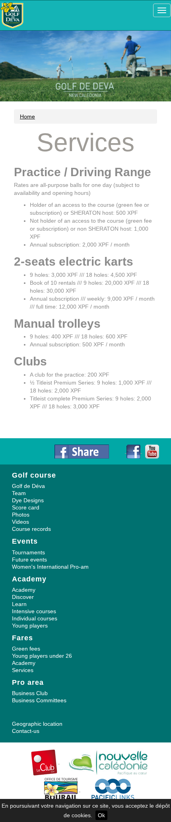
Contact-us (25, 731)
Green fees (26, 648)
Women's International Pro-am (50, 567)
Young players (30, 625)
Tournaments (28, 552)
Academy (23, 590)
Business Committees (39, 700)
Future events (29, 559)
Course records (31, 529)
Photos (20, 514)
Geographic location (37, 724)
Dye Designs (28, 500)
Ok (101, 815)
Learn (19, 604)
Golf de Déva (28, 486)
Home (27, 116)
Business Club (30, 693)
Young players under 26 (42, 656)
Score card (25, 507)
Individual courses (34, 618)
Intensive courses (34, 611)
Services (22, 670)
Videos (20, 522)
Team (19, 493)
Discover (23, 597)
